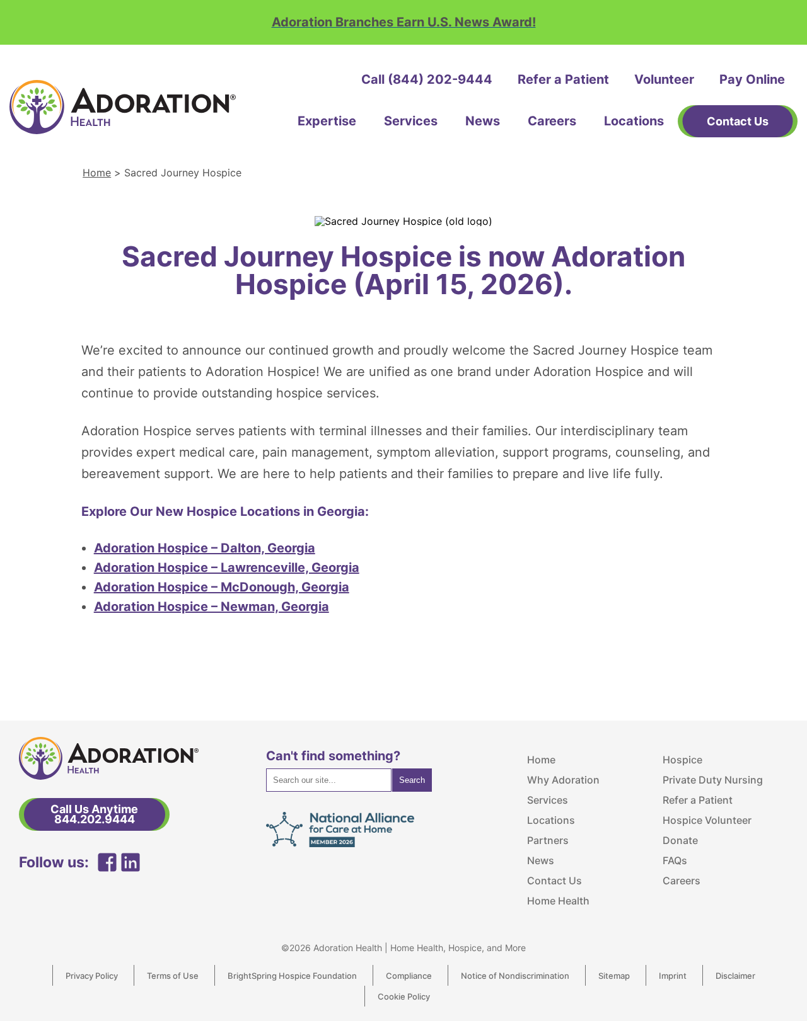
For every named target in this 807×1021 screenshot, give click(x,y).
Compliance (409, 976)
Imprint (673, 976)
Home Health (558, 900)
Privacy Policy (92, 976)
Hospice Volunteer (707, 820)
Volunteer (664, 79)
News (482, 120)
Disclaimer (735, 976)
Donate (680, 840)
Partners (548, 840)
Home (97, 172)
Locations (634, 120)
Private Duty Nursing (713, 779)
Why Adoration (563, 779)
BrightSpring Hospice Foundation (292, 976)
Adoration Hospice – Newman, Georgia (211, 606)
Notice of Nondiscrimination (515, 976)
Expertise (327, 120)
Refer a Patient (563, 79)
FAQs (675, 860)
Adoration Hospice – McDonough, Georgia (221, 587)
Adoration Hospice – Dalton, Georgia (204, 548)
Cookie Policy (404, 996)
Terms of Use (173, 976)
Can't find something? (333, 756)
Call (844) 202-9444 (426, 79)
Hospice (682, 759)
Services (411, 120)
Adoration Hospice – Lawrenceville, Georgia (226, 567)
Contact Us (554, 880)
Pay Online (752, 79)
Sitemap (614, 976)
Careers (552, 120)
